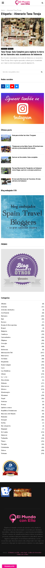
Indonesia (4, 48)
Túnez (3, 441)
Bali (2, 319)
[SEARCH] (41, 72)
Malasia (4, 383)
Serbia (3, 423)
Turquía (4, 444)
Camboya (4, 334)
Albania (3, 304)
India (3, 346)
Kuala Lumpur (6, 365)
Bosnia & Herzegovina (9, 325)
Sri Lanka (4, 432)
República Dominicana (9, 411)
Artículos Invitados (7, 310)
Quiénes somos (6, 407)
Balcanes (4, 316)
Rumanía (4, 417)
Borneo (3, 322)
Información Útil (6, 353)
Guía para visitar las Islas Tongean (24, 135)
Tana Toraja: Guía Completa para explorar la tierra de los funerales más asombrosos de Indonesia (22, 53)
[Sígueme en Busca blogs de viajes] (22, 496)
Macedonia (5, 380)
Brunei (3, 328)
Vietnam (4, 453)
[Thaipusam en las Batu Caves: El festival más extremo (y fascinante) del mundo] (6, 149)
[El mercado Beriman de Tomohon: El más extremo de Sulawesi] (6, 181)
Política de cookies (22, 554)
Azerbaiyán (5, 313)
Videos (3, 450)
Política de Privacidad (34, 552)
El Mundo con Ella (14, 552)
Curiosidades (5, 337)
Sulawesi (10, 48)
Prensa (3, 404)
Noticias (4, 401)
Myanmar (4, 395)
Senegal (4, 420)
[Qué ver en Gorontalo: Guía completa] (6, 160)
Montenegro (5, 392)
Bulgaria (4, 331)
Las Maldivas (5, 371)
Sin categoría (5, 426)
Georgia (4, 343)
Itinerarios (5, 356)
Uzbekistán (5, 447)
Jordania (4, 359)
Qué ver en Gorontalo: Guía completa (24, 157)
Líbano (3, 374)
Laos (2, 368)
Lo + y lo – (4, 377)
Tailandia (4, 438)
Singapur (4, 429)
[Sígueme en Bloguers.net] (6, 496)
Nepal (3, 398)
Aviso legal (24, 552)
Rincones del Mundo (8, 414)
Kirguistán (4, 362)
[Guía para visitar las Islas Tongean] (6, 138)
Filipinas (4, 340)
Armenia (4, 307)
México (3, 389)
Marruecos (5, 386)
